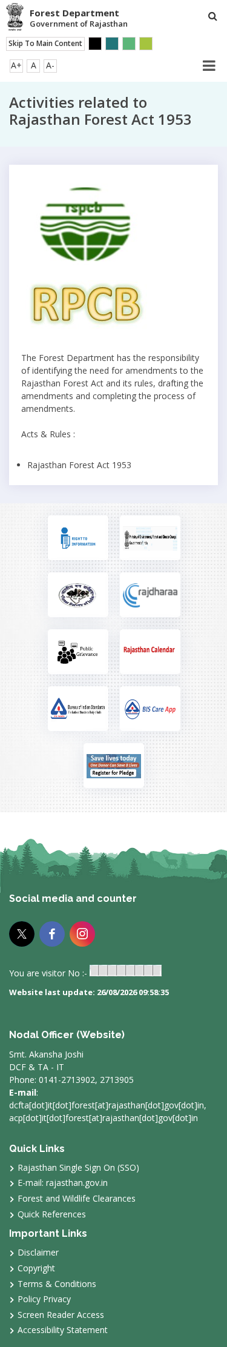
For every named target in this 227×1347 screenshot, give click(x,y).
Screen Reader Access (61, 1314)
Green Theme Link (129, 43)
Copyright (36, 1268)
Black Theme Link (95, 43)
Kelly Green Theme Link (146, 43)
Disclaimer (38, 1252)
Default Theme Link (112, 43)
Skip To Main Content (45, 43)
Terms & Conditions (57, 1283)
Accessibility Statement (63, 1329)
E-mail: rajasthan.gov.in (63, 1182)
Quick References (52, 1214)
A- (50, 65)
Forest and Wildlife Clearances (77, 1198)
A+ (16, 65)
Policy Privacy (44, 1299)
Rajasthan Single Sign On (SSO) (78, 1167)
